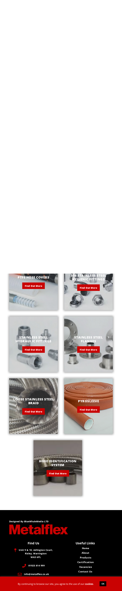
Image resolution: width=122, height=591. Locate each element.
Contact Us (85, 571)
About (85, 552)
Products (85, 557)
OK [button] (103, 583)
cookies (89, 583)
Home (85, 548)
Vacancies (85, 566)
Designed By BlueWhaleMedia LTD (29, 521)
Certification (85, 562)
